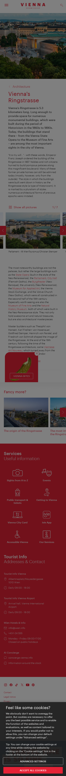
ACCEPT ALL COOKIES (33, 770)
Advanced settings (33, 761)
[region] (33, 739)
